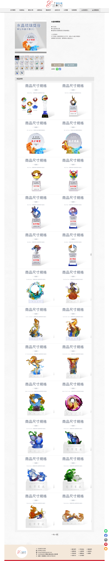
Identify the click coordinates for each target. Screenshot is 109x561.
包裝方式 (74, 555)
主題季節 (82, 551)
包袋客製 (74, 10)
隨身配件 (48, 10)
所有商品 (82, 549)
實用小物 (30, 10)
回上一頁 (55, 534)
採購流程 (74, 551)
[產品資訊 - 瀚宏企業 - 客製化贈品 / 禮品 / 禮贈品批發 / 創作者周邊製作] (54, 4)
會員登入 (85, 10)
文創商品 (21, 10)
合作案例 (12, 10)
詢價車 (89, 553)
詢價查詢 (96, 10)
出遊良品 (39, 10)
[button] (45, 37)
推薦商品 (82, 553)
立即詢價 (71, 65)
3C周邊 (66, 10)
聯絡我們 (90, 549)
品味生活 (57, 10)
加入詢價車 (58, 65)
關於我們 (74, 549)
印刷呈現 (74, 553)
